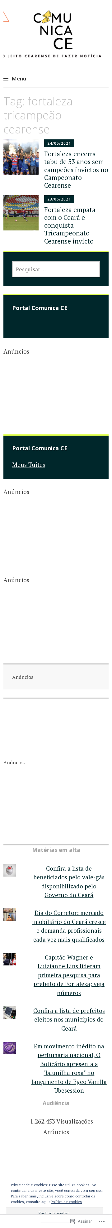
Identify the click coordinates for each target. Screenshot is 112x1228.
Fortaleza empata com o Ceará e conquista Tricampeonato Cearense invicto (70, 225)
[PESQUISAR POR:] (56, 269)
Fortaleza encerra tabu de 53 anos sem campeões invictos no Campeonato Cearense (76, 169)
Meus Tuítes (28, 464)
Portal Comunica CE (40, 308)
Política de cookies (66, 1201)
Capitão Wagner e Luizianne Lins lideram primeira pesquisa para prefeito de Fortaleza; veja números (69, 975)
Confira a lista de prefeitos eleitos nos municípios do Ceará (69, 1019)
